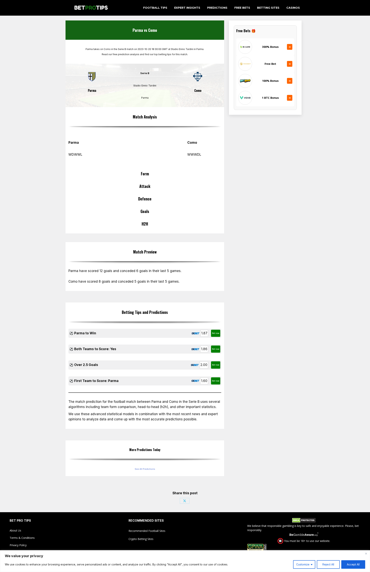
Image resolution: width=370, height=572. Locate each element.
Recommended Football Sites (147, 531)
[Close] (366, 553)
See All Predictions (145, 469)
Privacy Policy (18, 545)
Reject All (328, 564)
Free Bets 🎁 (246, 30)
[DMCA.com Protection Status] (303, 521)
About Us (15, 530)
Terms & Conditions (22, 538)
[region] (185, 561)
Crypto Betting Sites (141, 539)
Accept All (353, 564)
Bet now (215, 333)
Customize (302, 564)
